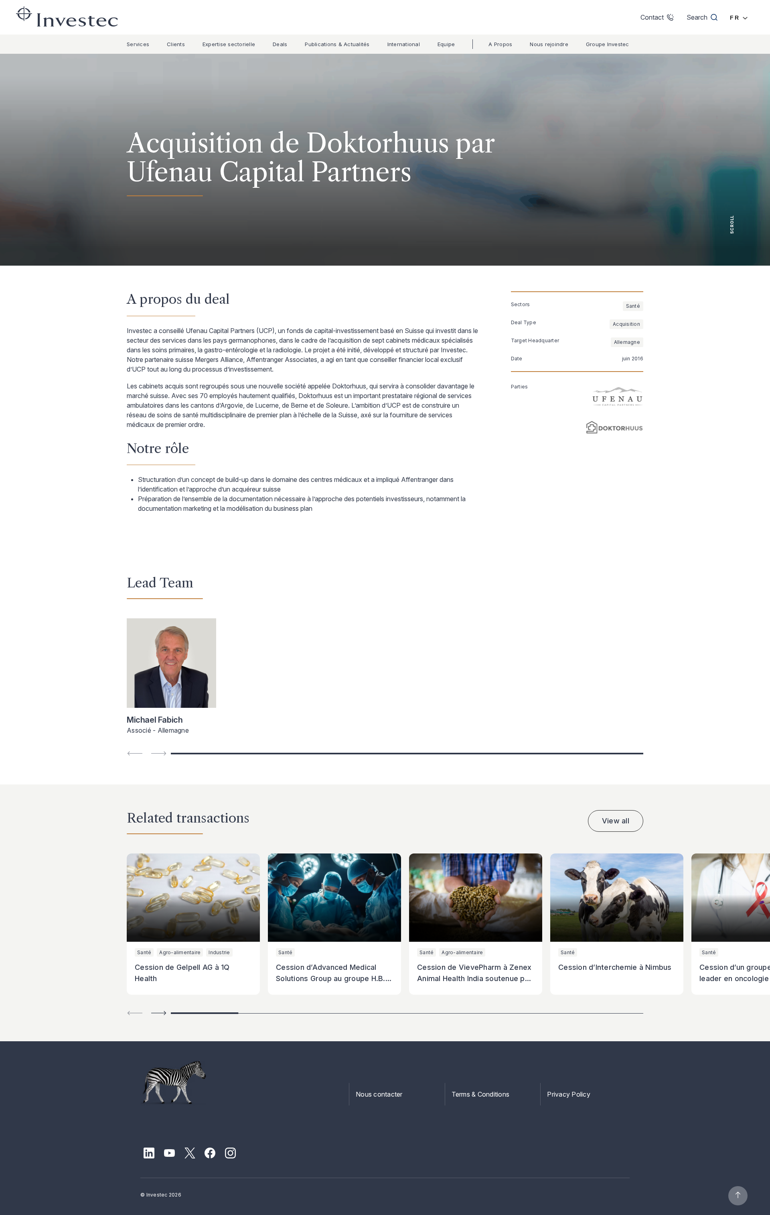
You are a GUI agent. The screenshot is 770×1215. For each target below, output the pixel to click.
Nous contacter (379, 1094)
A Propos (500, 44)
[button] (159, 1013)
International (403, 44)
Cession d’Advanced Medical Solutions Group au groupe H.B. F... (330, 978)
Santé (633, 306)
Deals (280, 44)
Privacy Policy (568, 1094)
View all (615, 821)
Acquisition (626, 324)
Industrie (219, 952)
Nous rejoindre (549, 44)
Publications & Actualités (337, 44)
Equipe (446, 44)
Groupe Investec (607, 44)
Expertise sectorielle (229, 44)
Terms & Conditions (481, 1094)
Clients (176, 44)
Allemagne (627, 342)
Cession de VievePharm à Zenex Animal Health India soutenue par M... (474, 978)
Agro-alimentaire (180, 952)
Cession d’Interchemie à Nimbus (615, 967)
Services (138, 44)
